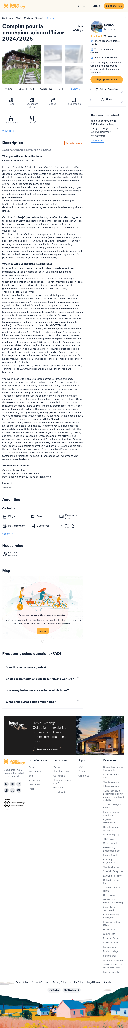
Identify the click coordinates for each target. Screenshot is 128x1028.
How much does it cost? (62, 781)
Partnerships (109, 947)
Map (61, 88)
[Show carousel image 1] (53, 54)
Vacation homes (111, 867)
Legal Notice (93, 982)
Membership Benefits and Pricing (113, 901)
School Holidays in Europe (112, 806)
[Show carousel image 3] (53, 75)
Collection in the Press (111, 882)
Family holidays (110, 951)
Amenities (46, 88)
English (47, 149)
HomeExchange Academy (111, 828)
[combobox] (54, 990)
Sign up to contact (106, 79)
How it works (109, 929)
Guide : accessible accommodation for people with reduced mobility (113, 795)
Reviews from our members (111, 813)
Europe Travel (110, 855)
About (31, 767)
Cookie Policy (76, 982)
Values (56, 767)
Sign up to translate (73, 143)
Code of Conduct (40, 982)
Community (34, 784)
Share (109, 99)
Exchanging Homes (113, 876)
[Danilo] (96, 26)
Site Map (107, 982)
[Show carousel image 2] (74, 54)
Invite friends (59, 792)
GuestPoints (59, 775)
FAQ (80, 767)
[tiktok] (18, 784)
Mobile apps (35, 780)
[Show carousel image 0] (21, 64)
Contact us (83, 775)
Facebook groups (112, 834)
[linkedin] (6, 790)
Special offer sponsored (109, 908)
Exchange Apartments (109, 861)
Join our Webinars (112, 786)
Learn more (97, 140)
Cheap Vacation (111, 843)
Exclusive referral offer (111, 776)
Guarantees (59, 787)
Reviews (75, 88)
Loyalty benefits (111, 972)
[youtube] (18, 790)
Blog (31, 775)
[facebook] (6, 784)
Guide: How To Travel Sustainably (113, 768)
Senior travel (109, 956)
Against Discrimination (110, 821)
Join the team (35, 771)
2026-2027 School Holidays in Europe (112, 966)
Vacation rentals (111, 782)
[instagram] (12, 784)
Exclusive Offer (110, 938)
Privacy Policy (59, 982)
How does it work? (62, 771)
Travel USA (108, 839)
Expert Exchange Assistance (111, 916)
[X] (12, 790)
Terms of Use (22, 982)
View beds (8, 130)
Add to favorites (109, 89)
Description (26, 88)
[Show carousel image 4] (74, 75)
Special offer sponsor (113, 871)
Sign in (96, 6)
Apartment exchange (113, 960)
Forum (81, 771)
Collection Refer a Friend (112, 889)
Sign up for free (114, 6)
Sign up (43, 631)
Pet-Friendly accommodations (112, 849)
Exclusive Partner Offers (111, 923)
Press (31, 789)
